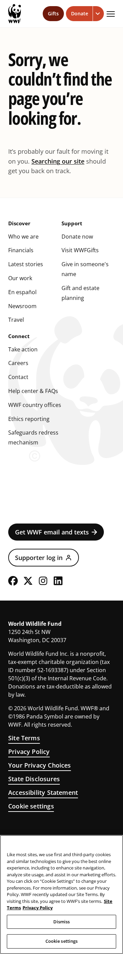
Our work (20, 278)
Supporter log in (39, 558)
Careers (18, 363)
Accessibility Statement (43, 792)
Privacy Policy (29, 751)
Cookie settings (31, 806)
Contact (18, 377)
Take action (23, 349)
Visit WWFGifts (80, 250)
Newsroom (22, 306)
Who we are (23, 236)
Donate (79, 13)
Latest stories (25, 264)
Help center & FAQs (33, 391)
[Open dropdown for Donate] (98, 13)
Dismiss (61, 922)
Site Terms (24, 738)
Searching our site (57, 161)
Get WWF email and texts (52, 532)
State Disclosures (34, 779)
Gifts (53, 13)
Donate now (77, 236)
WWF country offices (34, 405)
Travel (16, 319)
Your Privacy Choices (39, 765)
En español (22, 292)
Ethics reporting (29, 419)
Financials (20, 250)
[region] (61, 894)
